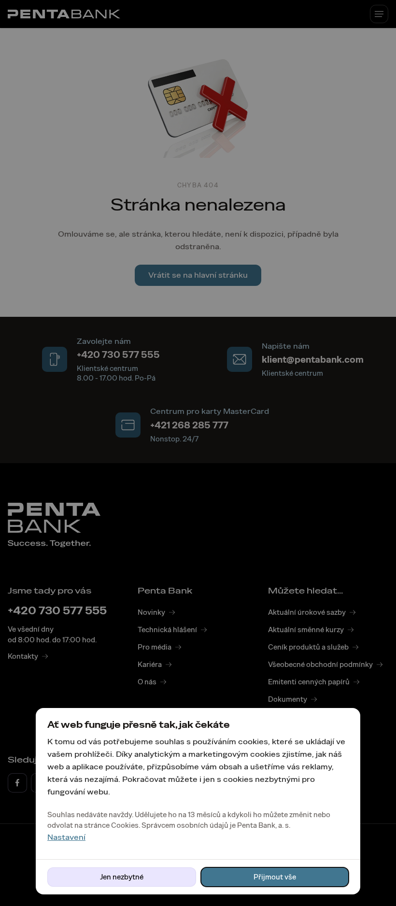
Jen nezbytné (121, 877)
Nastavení (66, 837)
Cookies (125, 825)
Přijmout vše (275, 877)
